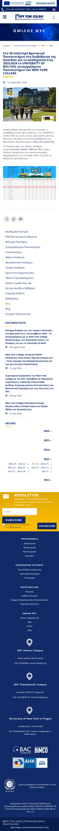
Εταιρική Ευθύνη (15, 293)
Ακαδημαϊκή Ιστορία (16, 231)
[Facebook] (7, 219)
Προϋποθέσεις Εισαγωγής (29, 569)
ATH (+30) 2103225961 (16, 9)
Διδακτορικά (29, 543)
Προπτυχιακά (29, 547)
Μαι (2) (11, 467)
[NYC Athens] (29, 3)
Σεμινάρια (29, 555)
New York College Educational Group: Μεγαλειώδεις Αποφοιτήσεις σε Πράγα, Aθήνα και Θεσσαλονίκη (26, 406)
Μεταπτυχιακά (29, 551)
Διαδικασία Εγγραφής (29, 573)
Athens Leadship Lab (29, 618)
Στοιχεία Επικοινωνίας (18, 314)
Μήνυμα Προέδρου (16, 242)
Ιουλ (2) (11, 471)
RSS (7, 821)
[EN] (54, 9)
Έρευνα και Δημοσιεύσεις (19, 272)
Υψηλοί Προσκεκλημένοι (19, 278)
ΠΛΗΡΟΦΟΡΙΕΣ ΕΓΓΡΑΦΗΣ (29, 565)
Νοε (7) (35, 467)
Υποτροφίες (29, 577)
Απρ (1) (21, 467)
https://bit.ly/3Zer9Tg (43, 141)
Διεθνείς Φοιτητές (30, 595)
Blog (7, 308)
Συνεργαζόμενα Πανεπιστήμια (22, 247)
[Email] (20, 219)
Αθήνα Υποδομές (15, 257)
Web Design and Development (24, 827)
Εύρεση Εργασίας (11, 824)
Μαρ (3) (12, 463)
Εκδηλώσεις (12, 298)
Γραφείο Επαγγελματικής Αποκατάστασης (29, 600)
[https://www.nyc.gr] (29, 17)
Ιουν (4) (21, 471)
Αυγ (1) (45, 463)
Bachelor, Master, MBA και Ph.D (27, 149)
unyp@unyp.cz (44, 731)
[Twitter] (14, 219)
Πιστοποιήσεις (13, 252)
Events (29, 626)
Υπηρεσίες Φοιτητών (29, 604)
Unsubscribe (47, 525)
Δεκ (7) (45, 471)
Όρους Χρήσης (15, 527)
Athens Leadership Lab (18, 283)
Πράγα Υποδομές (15, 267)
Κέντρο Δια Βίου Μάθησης (20, 288)
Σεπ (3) (35, 463)
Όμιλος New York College (25, 45)
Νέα (43, 45)
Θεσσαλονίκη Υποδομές (19, 262)
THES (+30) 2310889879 (36, 9)
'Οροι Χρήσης (16, 821)
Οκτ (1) (45, 467)
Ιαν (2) (22, 463)
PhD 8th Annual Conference (21, 236)
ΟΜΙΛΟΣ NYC (29, 613)
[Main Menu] (4, 17)
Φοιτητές (29, 591)
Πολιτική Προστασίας (34, 821)
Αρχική (6, 45)
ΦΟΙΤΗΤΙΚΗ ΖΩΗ (29, 587)
